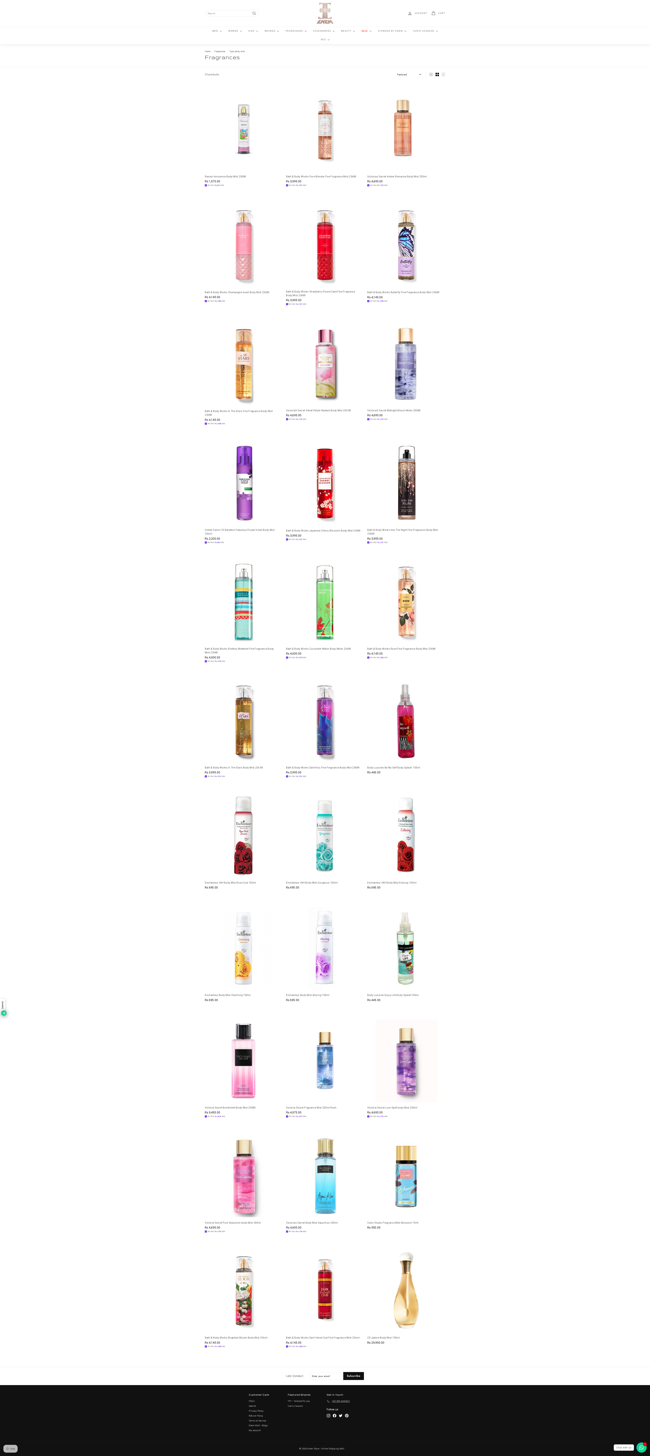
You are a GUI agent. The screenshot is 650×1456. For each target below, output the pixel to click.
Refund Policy (256, 1416)
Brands (270, 31)
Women (233, 31)
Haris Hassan (295, 1406)
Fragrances (295, 31)
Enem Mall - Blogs (258, 1425)
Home (208, 51)
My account (255, 1430)
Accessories (322, 31)
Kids (251, 31)
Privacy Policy (256, 1411)
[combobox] (232, 13)
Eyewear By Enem (391, 31)
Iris (324, 39)
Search (252, 1406)
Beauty (346, 31)
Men (215, 31)
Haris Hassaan (424, 31)
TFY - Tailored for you (299, 1401)
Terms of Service (257, 1420)
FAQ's (252, 1401)
